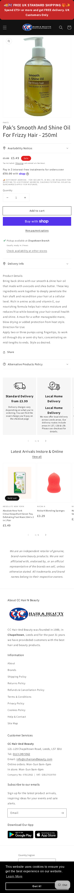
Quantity (7, 190)
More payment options (37, 230)
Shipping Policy (17, 676)
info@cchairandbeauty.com (34, 759)
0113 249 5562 (21, 754)
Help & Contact (17, 716)
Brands (12, 670)
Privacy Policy (16, 703)
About (11, 663)
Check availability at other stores (27, 250)
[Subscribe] (62, 813)
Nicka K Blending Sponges (51, 510)
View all (37, 456)
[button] (5, 27)
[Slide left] (28, 441)
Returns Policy (16, 683)
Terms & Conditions (19, 696)
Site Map (13, 723)
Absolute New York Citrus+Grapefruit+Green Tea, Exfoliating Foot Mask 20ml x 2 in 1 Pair (18, 515)
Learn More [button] (14, 876)
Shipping (19, 163)
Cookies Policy (16, 710)
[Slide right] (45, 441)
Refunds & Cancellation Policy (26, 690)
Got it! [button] (36, 886)
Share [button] (10, 352)
